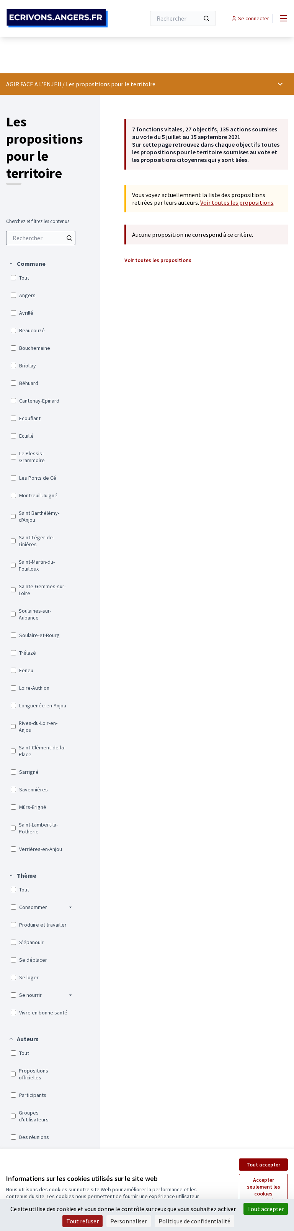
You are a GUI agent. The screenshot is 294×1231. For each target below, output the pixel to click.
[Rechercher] (206, 18)
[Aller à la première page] (57, 18)
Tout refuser (82, 1221)
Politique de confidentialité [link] (194, 1221)
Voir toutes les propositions (236, 202)
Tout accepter (263, 1164)
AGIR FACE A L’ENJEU (33, 84)
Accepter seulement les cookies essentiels (263, 1190)
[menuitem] (40, 238)
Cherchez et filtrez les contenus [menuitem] (37, 221)
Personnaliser (128, 1221)
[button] (27, 263)
